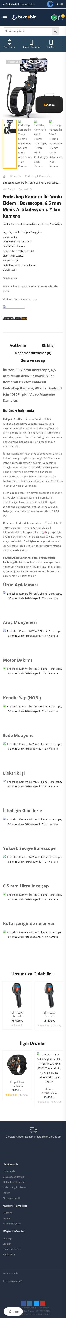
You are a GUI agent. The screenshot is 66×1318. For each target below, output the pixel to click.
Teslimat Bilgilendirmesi (15, 1187)
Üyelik (60, 4)
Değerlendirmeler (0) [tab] (33, 352)
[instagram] (29, 1303)
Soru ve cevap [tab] (33, 360)
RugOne (51, 47)
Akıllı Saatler (9, 47)
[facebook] (23, 1303)
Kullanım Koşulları (12, 1223)
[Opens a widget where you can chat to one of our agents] (13, 1311)
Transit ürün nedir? (12, 1281)
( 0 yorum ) (56, 1025)
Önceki (10, 189)
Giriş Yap (7, 1238)
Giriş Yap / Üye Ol (11, 1198)
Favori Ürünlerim (11, 1249)
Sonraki (25, 189)
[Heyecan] (13, 336)
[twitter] (36, 1303)
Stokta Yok (14, 62)
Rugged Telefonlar (31, 47)
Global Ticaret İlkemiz (14, 1182)
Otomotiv (15, 176)
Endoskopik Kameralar (38, 176)
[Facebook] (6, 336)
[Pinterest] (20, 336)
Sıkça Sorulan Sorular (14, 1176)
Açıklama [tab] (18, 345)
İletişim (6, 1193)
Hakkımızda (9, 1171)
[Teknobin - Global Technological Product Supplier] (24, 17)
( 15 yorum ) (24, 1095)
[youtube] (42, 1303)
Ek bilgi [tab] (48, 345)
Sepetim (7, 1218)
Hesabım (7, 1213)
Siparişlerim (9, 1254)
